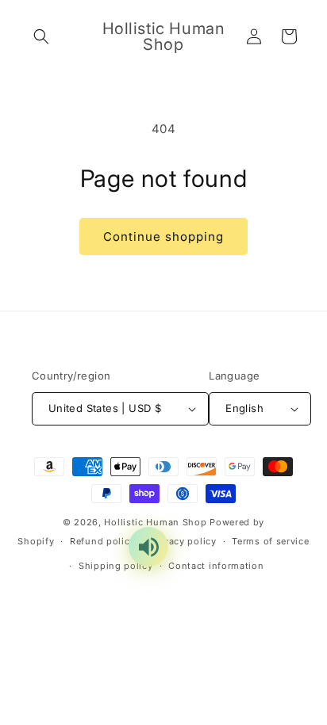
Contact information (216, 565)
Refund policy (102, 541)
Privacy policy (184, 541)
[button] (41, 36)
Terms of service (270, 541)
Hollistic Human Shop (155, 522)
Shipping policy (116, 565)
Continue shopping (163, 236)
